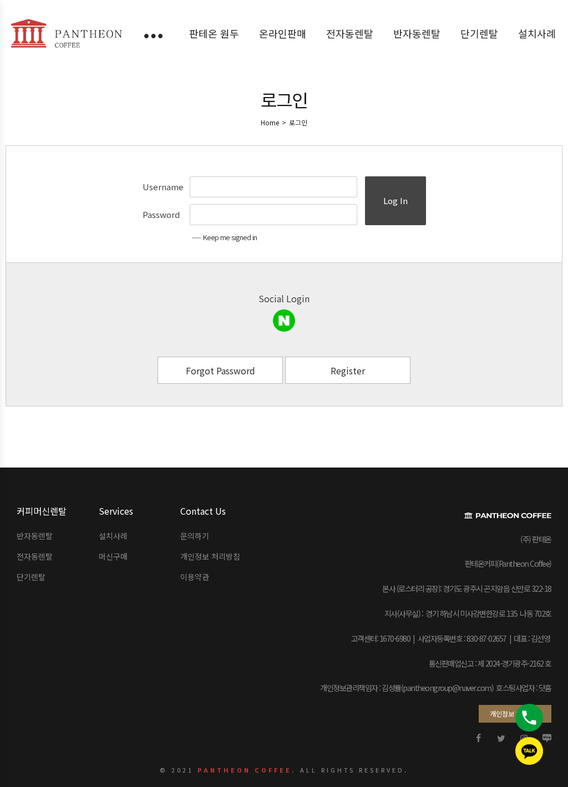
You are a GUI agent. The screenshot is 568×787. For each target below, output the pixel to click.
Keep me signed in (230, 237)
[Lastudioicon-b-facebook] (478, 738)
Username (163, 186)
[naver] (284, 320)
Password (161, 214)
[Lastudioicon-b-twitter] (501, 738)
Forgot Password (220, 370)
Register (348, 370)
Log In (395, 200)
